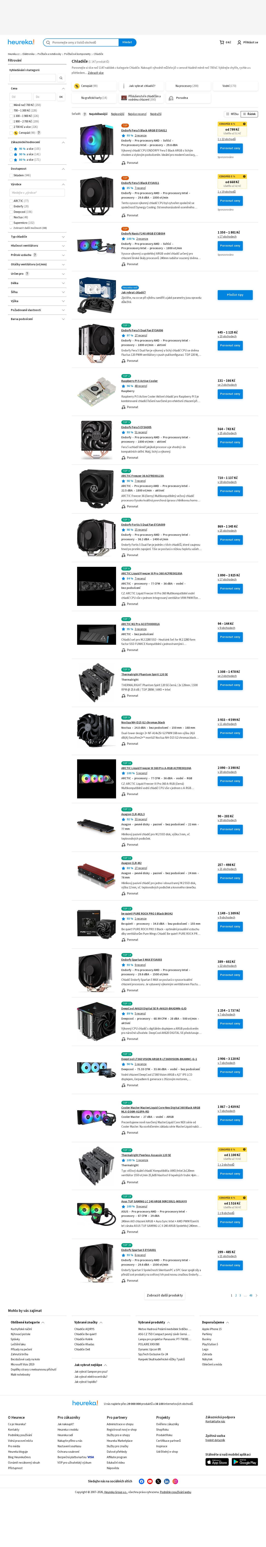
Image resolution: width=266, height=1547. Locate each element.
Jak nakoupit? (65, 1424)
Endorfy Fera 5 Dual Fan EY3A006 (142, 330)
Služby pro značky (117, 1446)
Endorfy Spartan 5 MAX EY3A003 (141, 960)
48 (250, 1296)
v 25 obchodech (227, 433)
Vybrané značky (86, 1322)
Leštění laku (18, 1344)
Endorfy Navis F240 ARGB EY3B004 (143, 234)
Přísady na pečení (21, 1350)
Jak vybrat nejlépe (88, 1365)
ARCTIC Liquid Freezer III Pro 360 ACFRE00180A (151, 574)
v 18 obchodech (227, 482)
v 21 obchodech (227, 869)
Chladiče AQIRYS (84, 1329)
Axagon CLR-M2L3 (133, 814)
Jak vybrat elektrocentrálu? (90, 1377)
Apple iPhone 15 (212, 1329)
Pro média (14, 1446)
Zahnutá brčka (19, 1355)
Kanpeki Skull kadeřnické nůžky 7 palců (161, 1360)
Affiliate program (117, 1457)
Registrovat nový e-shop (122, 1430)
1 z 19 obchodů (227, 192)
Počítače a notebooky (49, 54)
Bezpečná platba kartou (71, 1457)
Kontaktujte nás (215, 1421)
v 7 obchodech (226, 1015)
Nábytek (207, 1360)
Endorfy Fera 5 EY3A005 (136, 427)
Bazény (206, 1339)
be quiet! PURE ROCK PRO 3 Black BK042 (147, 914)
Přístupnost (15, 1468)
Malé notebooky (20, 1375)
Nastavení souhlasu (69, 1446)
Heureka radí (65, 1435)
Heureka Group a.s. (115, 1492)
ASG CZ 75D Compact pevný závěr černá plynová (164, 1334)
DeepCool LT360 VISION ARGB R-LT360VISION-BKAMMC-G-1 (159, 1059)
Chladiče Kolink (83, 1339)
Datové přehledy (117, 1452)
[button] (32, 78)
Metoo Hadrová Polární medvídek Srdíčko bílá (164, 1329)
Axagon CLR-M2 (131, 863)
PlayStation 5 (210, 1344)
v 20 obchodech (227, 772)
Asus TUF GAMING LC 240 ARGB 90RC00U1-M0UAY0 (154, 1201)
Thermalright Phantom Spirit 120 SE (144, 674)
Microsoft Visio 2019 (22, 1365)
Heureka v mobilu (67, 1430)
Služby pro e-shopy (118, 1435)
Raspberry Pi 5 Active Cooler (139, 381)
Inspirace (161, 1446)
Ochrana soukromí (68, 1452)
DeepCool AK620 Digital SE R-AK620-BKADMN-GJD (154, 1009)
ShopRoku (162, 1430)
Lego (205, 1350)
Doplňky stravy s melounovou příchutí (33, 1370)
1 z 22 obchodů (227, 139)
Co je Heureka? (17, 1424)
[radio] (11, 149)
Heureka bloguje (18, 1452)
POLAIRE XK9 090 (148, 1344)
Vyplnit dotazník (215, 1440)
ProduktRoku (164, 1435)
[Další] (256, 1296)
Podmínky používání (20, 1435)
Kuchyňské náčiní (21, 1329)
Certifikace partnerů (168, 1441)
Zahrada (207, 1355)
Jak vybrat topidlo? (85, 1382)
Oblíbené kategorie (25, 1322)
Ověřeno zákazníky (167, 1424)
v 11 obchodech (227, 724)
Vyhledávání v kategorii (24, 70)
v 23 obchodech (227, 337)
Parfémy (207, 1334)
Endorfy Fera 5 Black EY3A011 (140, 183)
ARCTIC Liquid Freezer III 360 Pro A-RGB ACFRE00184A (156, 768)
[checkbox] (11, 105)
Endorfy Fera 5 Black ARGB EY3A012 (144, 130)
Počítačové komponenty (77, 54)
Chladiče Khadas (84, 1344)
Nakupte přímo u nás (69, 1441)
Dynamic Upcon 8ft (149, 1350)
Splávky (15, 1339)
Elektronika (28, 54)
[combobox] (81, 42)
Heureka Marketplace (120, 1441)
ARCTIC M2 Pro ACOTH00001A (140, 624)
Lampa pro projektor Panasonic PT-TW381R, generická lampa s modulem (164, 1339)
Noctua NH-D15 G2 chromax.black (143, 722)
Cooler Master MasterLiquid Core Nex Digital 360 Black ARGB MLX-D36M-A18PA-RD (160, 1110)
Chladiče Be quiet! (85, 1334)
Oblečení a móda (212, 1365)
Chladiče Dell (82, 1350)
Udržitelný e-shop (167, 1452)
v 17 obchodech (227, 237)
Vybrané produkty (151, 1322)
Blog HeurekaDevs (19, 1457)
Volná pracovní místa (20, 1441)
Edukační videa (116, 1463)
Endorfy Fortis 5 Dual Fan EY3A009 (143, 525)
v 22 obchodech (227, 966)
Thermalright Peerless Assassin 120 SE (146, 1155)
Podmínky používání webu (175, 1492)
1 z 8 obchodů (226, 1213)
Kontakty (13, 1430)
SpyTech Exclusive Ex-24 (153, 1355)
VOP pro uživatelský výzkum (74, 1463)
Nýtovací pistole (20, 1334)
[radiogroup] (37, 154)
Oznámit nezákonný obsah (24, 1463)
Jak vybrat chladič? (133, 293)
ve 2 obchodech (227, 385)
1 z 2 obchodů (226, 1165)
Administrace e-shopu (120, 1424)
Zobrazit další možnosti (27, 228)
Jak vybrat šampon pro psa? (91, 1372)
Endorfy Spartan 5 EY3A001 (138, 1250)
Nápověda (113, 1468)
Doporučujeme (213, 1322)
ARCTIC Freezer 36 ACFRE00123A (142, 476)
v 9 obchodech (226, 628)
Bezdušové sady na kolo (25, 1360)
